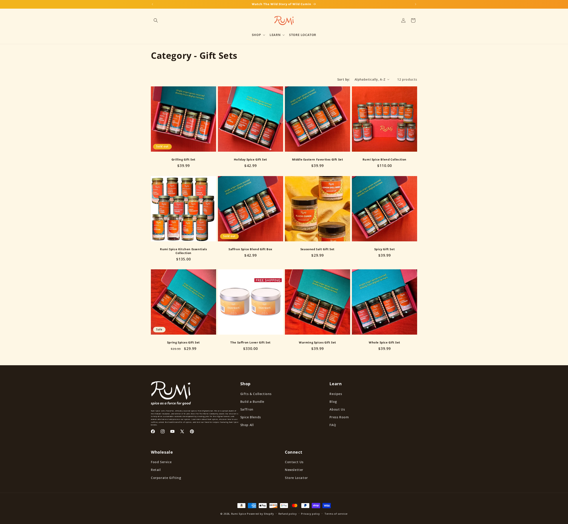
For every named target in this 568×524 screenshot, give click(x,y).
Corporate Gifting (166, 478)
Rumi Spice (238, 513)
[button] (156, 20)
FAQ (332, 425)
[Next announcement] (415, 4)
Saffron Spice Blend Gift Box (250, 249)
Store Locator (296, 478)
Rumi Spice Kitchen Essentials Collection (183, 251)
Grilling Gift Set (183, 159)
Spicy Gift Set (384, 249)
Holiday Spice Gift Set (250, 159)
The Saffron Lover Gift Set (250, 342)
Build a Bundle (252, 401)
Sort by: (343, 79)
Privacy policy (310, 513)
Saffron (246, 409)
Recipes (335, 394)
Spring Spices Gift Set (183, 342)
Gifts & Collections (256, 394)
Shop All (247, 425)
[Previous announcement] (152, 4)
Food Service (161, 462)
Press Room (339, 417)
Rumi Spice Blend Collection (384, 159)
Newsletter (294, 470)
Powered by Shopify (260, 513)
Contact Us (294, 462)
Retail (156, 470)
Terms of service (336, 513)
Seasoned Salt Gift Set (317, 249)
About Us (337, 409)
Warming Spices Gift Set (317, 342)
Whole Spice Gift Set (384, 342)
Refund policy (287, 513)
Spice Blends (250, 417)
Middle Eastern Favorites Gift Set (317, 159)
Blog (333, 401)
